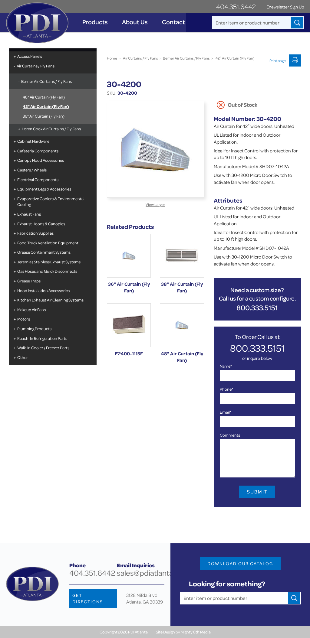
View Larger (155, 204)
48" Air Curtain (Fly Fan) (44, 97)
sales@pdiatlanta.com (153, 573)
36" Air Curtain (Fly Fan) (43, 116)
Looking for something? (227, 584)
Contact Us (177, 22)
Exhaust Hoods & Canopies (41, 223)
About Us (135, 22)
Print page (277, 60)
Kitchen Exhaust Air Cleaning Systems (50, 300)
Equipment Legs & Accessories (44, 189)
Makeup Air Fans (31, 309)
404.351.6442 (236, 6)
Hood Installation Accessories (43, 290)
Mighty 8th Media (196, 632)
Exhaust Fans (29, 214)
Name (226, 366)
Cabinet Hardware (33, 141)
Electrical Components (37, 179)
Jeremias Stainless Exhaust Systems (49, 262)
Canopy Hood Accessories (40, 160)
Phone (226, 389)
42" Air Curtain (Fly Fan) (46, 106)
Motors (23, 319)
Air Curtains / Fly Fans (35, 66)
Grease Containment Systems (44, 252)
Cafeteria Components (37, 151)
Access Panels (29, 56)
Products (95, 22)
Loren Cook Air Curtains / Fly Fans (51, 129)
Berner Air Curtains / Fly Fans (46, 81)
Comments (230, 435)
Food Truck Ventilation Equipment (47, 243)
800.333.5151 (257, 308)
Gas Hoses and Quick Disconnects (47, 271)
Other (22, 357)
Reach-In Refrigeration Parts (42, 338)
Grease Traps (29, 281)
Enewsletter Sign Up (285, 7)
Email (225, 412)
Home (112, 58)
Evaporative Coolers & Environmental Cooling (50, 201)
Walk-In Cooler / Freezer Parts (43, 347)
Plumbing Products (34, 328)
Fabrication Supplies (35, 233)
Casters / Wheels (32, 170)
